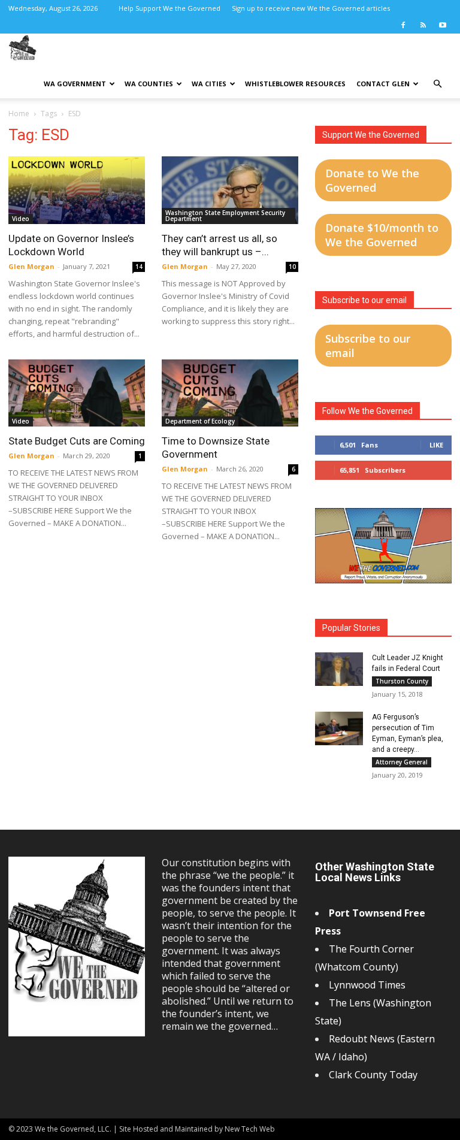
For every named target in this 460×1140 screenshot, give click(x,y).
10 (292, 266)
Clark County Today (373, 1074)
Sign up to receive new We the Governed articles (311, 8)
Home (18, 113)
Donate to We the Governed (372, 180)
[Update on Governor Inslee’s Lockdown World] (76, 190)
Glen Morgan (31, 266)
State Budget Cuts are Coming (76, 441)
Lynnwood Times (368, 984)
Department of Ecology (200, 421)
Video (20, 218)
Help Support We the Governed (169, 8)
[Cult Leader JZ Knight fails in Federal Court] (339, 669)
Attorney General (402, 762)
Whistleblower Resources (295, 83)
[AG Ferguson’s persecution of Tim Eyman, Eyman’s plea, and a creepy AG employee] (339, 728)
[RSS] (423, 25)
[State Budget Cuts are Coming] (76, 393)
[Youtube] (443, 25)
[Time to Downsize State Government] (230, 393)
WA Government (75, 83)
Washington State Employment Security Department (225, 215)
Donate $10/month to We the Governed (381, 234)
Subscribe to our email (367, 345)
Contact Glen (383, 83)
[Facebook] (403, 25)
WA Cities (209, 83)
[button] (437, 84)
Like (436, 444)
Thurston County (402, 681)
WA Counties (149, 83)
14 (139, 266)
